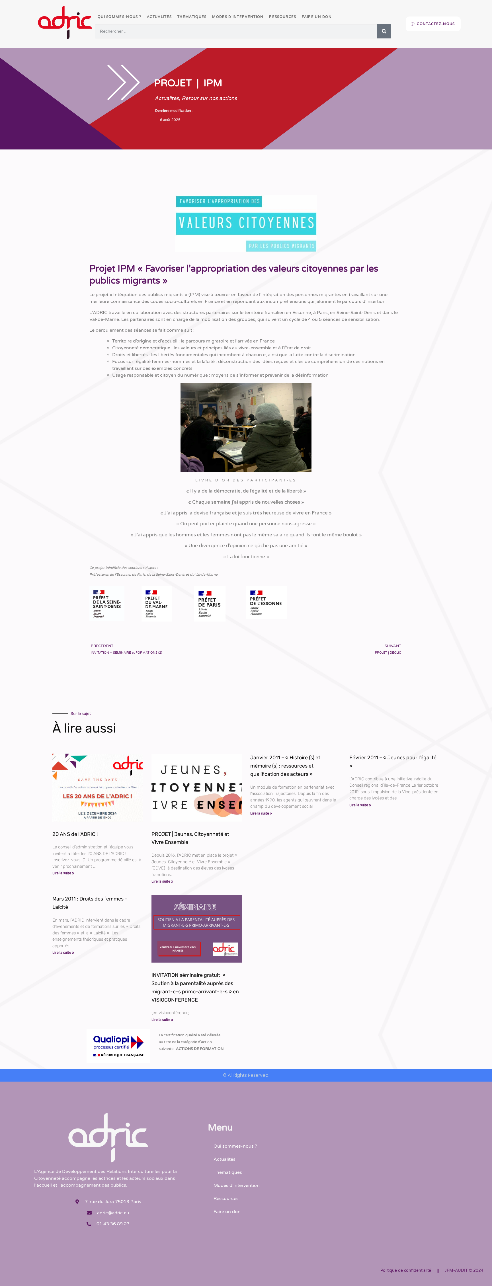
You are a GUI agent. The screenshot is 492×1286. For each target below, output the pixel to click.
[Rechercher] (384, 31)
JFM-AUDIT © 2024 (464, 1270)
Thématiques (191, 17)
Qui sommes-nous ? (119, 17)
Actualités (159, 17)
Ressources (282, 17)
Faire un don (317, 17)
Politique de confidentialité (405, 1270)
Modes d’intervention (237, 17)
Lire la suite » (63, 873)
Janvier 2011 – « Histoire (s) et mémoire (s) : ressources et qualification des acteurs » (285, 765)
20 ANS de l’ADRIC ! (75, 834)
